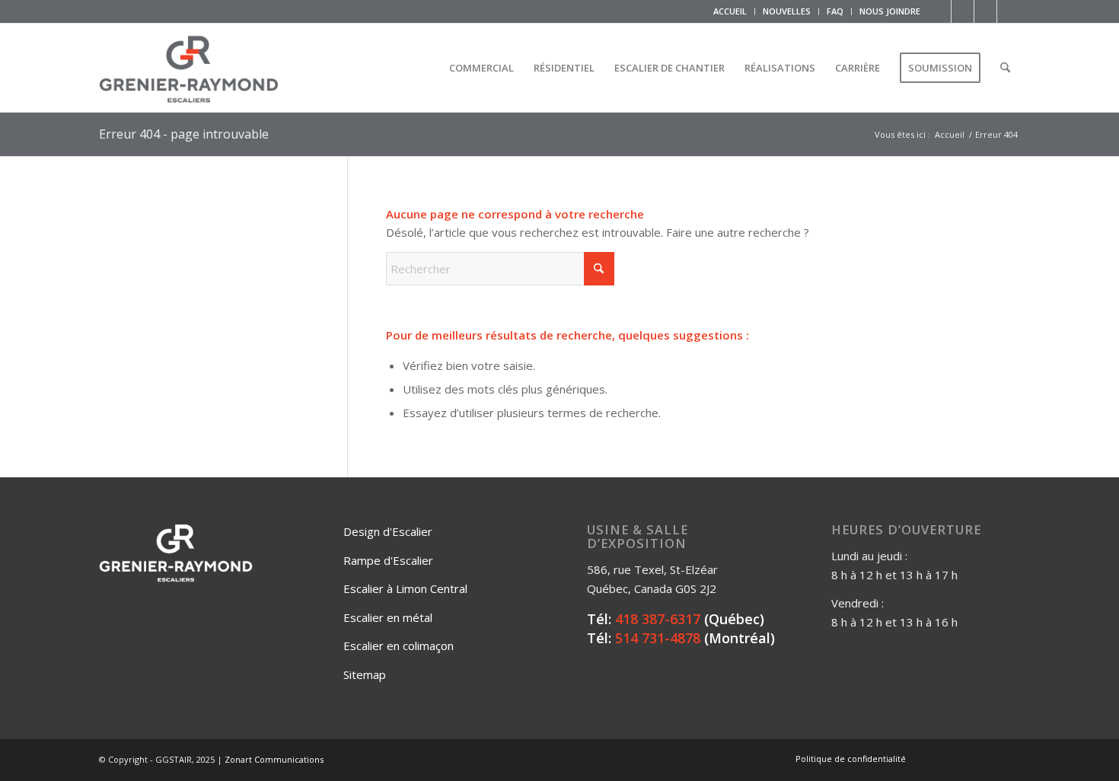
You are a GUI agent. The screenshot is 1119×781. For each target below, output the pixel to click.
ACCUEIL (730, 11)
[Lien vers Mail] (1008, 11)
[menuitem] (730, 11)
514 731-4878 (657, 638)
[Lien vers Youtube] (985, 11)
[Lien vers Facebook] (940, 11)
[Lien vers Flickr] (963, 11)
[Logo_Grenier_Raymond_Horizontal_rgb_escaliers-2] (189, 68)
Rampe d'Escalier (388, 560)
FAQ (835, 11)
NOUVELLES (787, 11)
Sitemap (364, 674)
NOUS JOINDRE (889, 11)
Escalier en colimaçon (398, 645)
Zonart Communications (274, 759)
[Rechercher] (1005, 68)
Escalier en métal (387, 617)
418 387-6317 (657, 619)
